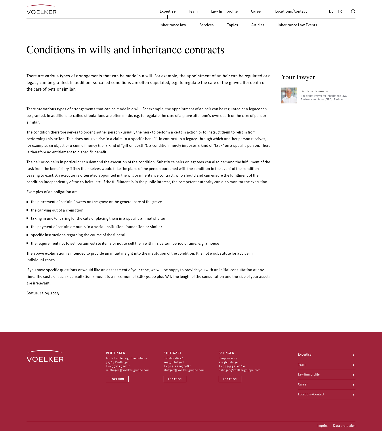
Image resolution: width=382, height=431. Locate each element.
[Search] (353, 11)
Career (303, 384)
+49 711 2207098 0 (178, 366)
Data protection (344, 426)
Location (117, 379)
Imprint (322, 426)
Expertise (304, 355)
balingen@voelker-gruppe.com (239, 370)
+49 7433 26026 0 (233, 366)
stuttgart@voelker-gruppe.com (184, 370)
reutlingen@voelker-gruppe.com (127, 370)
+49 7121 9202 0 (119, 366)
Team (302, 364)
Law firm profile (309, 374)
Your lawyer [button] (298, 76)
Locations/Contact (311, 394)
